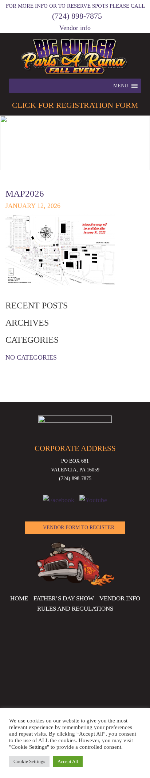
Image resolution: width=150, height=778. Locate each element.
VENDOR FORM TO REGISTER (78, 527)
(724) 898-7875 (77, 15)
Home (19, 598)
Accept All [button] (68, 761)
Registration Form (75, 105)
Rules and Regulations (75, 608)
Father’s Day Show (63, 598)
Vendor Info (119, 598)
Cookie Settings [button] (29, 761)
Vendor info (75, 27)
